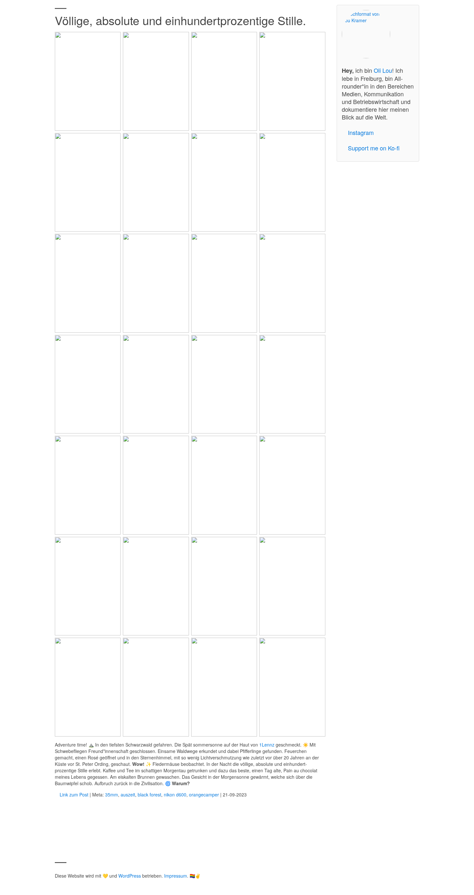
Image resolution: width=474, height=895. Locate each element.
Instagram (361, 132)
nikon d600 (175, 794)
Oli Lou (383, 70)
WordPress (129, 875)
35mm (111, 794)
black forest (149, 794)
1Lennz (266, 744)
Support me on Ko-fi (374, 148)
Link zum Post (73, 794)
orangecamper (204, 794)
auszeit (128, 794)
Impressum (175, 875)
